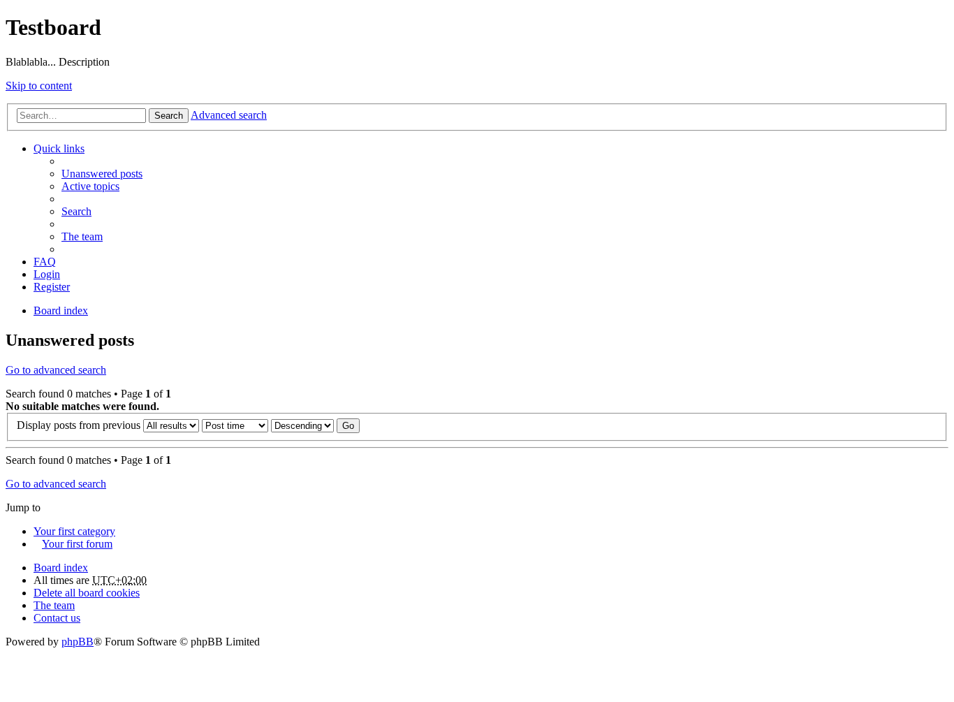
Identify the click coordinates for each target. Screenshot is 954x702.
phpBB (77, 642)
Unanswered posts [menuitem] (101, 174)
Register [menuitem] (52, 287)
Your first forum (77, 544)
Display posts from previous (80, 425)
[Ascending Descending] (302, 425)
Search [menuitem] (76, 211)
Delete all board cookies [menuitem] (87, 593)
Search (168, 115)
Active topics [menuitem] (90, 186)
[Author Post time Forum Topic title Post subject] (235, 425)
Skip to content (39, 86)
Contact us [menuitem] (57, 618)
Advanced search (229, 115)
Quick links (59, 148)
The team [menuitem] (82, 236)
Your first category (74, 531)
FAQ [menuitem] (45, 262)
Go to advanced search (56, 370)
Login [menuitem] (47, 274)
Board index (61, 567)
